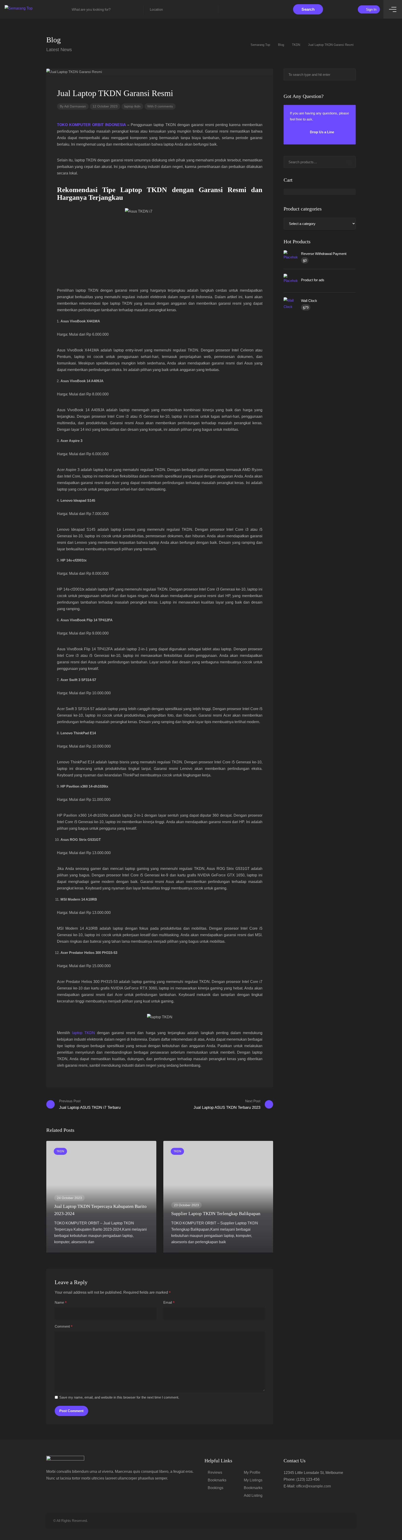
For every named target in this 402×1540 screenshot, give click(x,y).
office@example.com (313, 1486)
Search (308, 9)
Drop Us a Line (321, 132)
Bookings (215, 1488)
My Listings (253, 1480)
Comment (64, 1326)
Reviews (215, 1472)
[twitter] (323, 1520)
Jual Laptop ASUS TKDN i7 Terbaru (90, 1104)
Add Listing (253, 1495)
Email (169, 1302)
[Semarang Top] (19, 8)
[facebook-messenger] (338, 1520)
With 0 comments (160, 106)
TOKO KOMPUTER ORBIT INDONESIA (91, 125)
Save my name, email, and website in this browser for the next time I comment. (119, 1397)
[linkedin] (330, 1520)
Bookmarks (217, 1480)
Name (61, 1302)
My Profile (252, 1472)
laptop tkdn (132, 106)
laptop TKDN (83, 1033)
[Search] (349, 162)
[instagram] (346, 1520)
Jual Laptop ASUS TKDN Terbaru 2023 (227, 1104)
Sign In (370, 9)
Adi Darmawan (75, 106)
